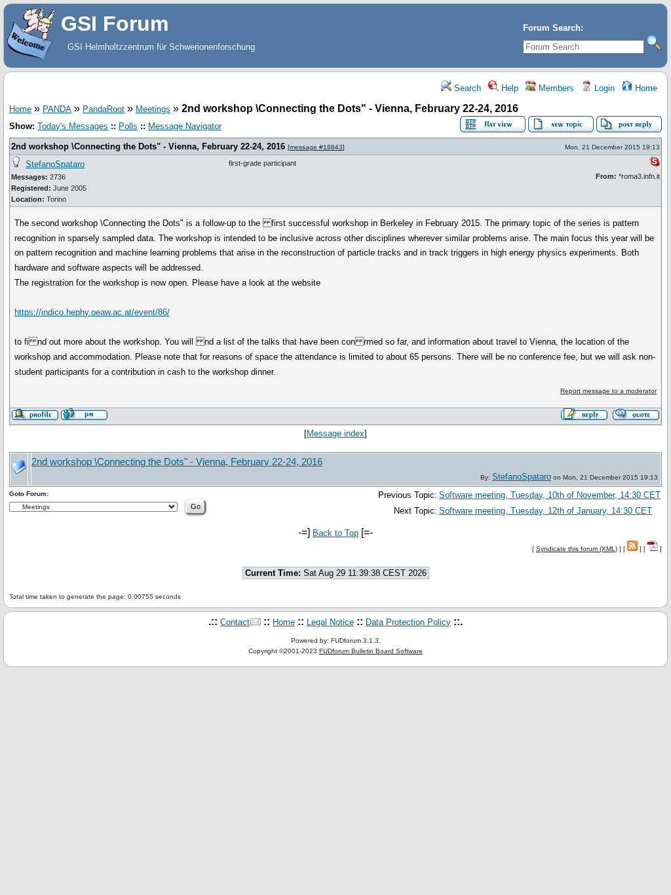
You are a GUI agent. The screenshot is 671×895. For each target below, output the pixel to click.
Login (603, 88)
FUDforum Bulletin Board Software (371, 651)
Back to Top (335, 533)
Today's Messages (72, 126)
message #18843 (316, 147)
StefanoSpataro (55, 164)
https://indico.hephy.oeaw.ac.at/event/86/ (92, 312)
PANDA (57, 109)
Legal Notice (330, 622)
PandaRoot (104, 109)
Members (555, 88)
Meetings (153, 109)
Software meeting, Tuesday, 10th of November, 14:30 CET (550, 495)
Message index (335, 433)
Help (508, 88)
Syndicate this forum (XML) (576, 548)
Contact (235, 622)
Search (466, 88)
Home (644, 88)
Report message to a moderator (608, 390)
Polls (128, 126)
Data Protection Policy (408, 622)
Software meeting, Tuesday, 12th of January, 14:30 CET (545, 511)
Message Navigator (184, 126)
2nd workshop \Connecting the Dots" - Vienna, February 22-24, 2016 (148, 146)
